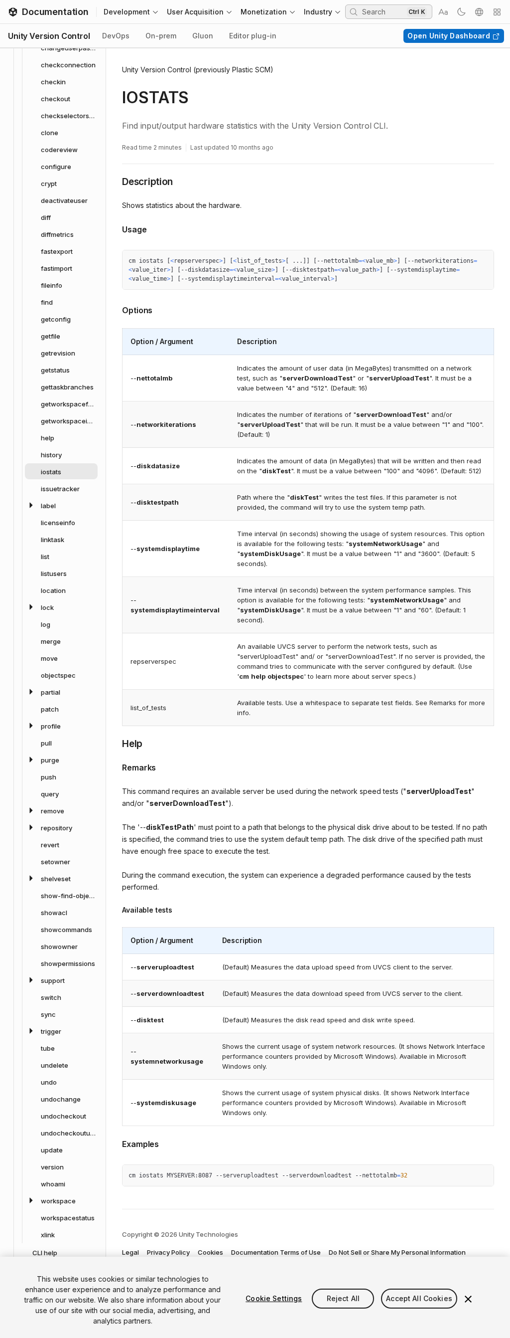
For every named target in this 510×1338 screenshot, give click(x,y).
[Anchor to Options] (115, 309)
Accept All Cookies (419, 1298)
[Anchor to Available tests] (115, 910)
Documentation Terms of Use (276, 1252)
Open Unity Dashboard (448, 35)
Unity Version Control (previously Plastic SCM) (197, 69)
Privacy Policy (168, 1252)
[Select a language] (479, 12)
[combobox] (383, 11)
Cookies (210, 1252)
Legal (130, 1252)
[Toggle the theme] (461, 12)
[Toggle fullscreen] (483, 261)
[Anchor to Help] (115, 743)
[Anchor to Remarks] (115, 766)
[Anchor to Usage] (115, 228)
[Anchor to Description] (115, 181)
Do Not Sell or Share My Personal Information (397, 1252)
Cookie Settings (274, 1298)
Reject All (343, 1298)
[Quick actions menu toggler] (497, 12)
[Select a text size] (443, 12)
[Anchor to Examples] (115, 1143)
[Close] (468, 1299)
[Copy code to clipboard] (465, 261)
